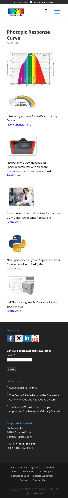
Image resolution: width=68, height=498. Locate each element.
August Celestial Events (23, 387)
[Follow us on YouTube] (35, 338)
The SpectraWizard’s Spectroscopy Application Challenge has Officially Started (34, 409)
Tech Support (45, 471)
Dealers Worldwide (43, 475)
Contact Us (38, 480)
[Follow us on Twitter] (19, 338)
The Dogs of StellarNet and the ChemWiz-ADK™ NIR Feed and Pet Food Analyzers (34, 397)
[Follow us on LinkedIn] (27, 338)
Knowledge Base (20, 475)
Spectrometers (18, 467)
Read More (13, 175)
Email (11, 355)
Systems (35, 467)
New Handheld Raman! (20, 124)
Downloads (28, 471)
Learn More (14, 222)
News (15, 471)
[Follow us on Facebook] (10, 338)
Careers (24, 480)
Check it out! (14, 268)
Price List (49, 467)
